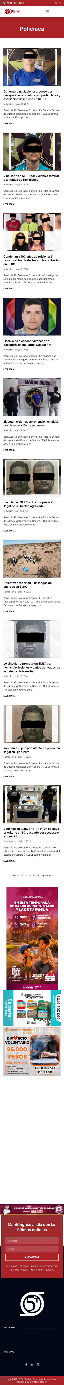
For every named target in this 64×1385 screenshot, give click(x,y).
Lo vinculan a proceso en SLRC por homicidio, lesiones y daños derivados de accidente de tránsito (31, 667)
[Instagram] (60, 3)
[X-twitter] (56, 3)
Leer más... (9, 123)
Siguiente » (47, 875)
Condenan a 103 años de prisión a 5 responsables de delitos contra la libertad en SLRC (32, 260)
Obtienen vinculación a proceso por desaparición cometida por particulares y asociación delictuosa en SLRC (31, 95)
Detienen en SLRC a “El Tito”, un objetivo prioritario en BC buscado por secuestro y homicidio (31, 832)
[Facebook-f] (52, 3)
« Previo (15, 875)
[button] (47, 12)
